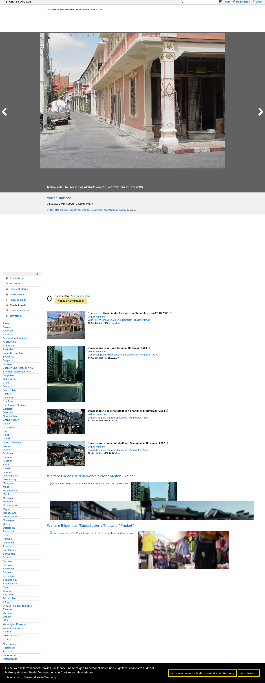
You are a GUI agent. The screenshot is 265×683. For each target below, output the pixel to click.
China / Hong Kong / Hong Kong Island (107, 355)
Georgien (8, 412)
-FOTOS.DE (18, 1)
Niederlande (10, 516)
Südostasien (10, 583)
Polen (6, 535)
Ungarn (7, 616)
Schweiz (7, 557)
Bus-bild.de (15, 283)
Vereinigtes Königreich (15, 624)
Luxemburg (9, 479)
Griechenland (10, 416)
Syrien (6, 587)
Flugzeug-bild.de (18, 300)
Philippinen (9, 531)
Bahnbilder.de (17, 278)
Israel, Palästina (12, 442)
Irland (6, 434)
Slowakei (8, 564)
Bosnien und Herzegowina (18, 367)
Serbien (7, 561)
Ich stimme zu (248, 673)
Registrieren (243, 1)
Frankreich (9, 401)
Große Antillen (11, 419)
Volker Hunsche (59, 198)
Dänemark (9, 386)
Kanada (7, 457)
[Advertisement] (112, 22)
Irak (5, 431)
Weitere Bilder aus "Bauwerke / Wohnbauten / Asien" (91, 476)
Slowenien (9, 568)
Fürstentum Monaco (14, 405)
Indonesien (9, 427)
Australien (8, 349)
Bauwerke (97, 210)
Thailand (8, 594)
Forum (226, 1)
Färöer (7, 393)
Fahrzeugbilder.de (19, 289)
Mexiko (7, 494)
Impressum (9, 655)
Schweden (9, 553)
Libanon (7, 471)
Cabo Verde (9, 379)
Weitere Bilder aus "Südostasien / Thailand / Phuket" (90, 525)
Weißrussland (11, 635)
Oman (6, 523)
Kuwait (6, 468)
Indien (6, 423)
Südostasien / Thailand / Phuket (135, 320)
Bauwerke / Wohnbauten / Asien (103, 320)
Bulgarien (8, 375)
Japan (6, 449)
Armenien (8, 345)
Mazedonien (10, 490)
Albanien (8, 330)
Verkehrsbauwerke (13, 627)
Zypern (7, 639)
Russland (8, 546)
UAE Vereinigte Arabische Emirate (17, 607)
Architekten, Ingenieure (16, 338)
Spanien (7, 572)
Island (6, 438)
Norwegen (9, 520)
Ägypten (7, 327)
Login (259, 1)
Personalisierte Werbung (40, 677)
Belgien (7, 360)
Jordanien (8, 453)
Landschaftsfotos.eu (20, 310)
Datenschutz (10, 658)
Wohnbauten (110, 210)
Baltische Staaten (13, 353)
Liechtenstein (10, 475)
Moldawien (9, 497)
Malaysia (8, 483)
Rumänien (9, 542)
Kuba (6, 464)
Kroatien (7, 460)
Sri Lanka (8, 575)
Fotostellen (9, 647)
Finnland (8, 397)
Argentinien (9, 341)
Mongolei (8, 501)
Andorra (7, 334)
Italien (6, 446)
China (6, 382)
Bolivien (7, 364)
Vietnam (7, 631)
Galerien (8, 408)
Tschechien (9, 598)
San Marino (9, 549)
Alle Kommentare (80, 295)
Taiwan (7, 590)
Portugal (7, 538)
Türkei (6, 602)
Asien (122, 210)
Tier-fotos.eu (16, 316)
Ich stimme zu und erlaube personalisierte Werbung (202, 673)
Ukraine (7, 613)
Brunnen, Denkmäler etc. (17, 371)
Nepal (6, 509)
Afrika (6, 323)
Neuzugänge (10, 644)
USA (5, 620)
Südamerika (10, 579)
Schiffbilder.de (17, 294)
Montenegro (10, 505)
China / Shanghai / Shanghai (102, 418)
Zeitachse (8, 651)
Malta (6, 486)
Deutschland (10, 390)
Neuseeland (10, 512)
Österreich (9, 527)
